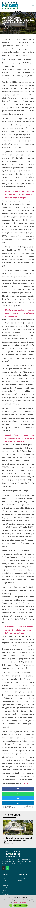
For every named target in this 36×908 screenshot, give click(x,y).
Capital (4, 881)
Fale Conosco (5, 894)
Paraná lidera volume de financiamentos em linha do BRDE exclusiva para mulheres (19, 438)
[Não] (33, 901)
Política (4, 878)
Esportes (4, 890)
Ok (11, 905)
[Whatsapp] (8, 868)
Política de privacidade (20, 905)
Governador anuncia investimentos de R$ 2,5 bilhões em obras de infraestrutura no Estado (19, 630)
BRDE (26, 784)
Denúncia (4, 892)
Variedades (5, 887)
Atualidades (5, 885)
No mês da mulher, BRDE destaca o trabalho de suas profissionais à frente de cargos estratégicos (19, 194)
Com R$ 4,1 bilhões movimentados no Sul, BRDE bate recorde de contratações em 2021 (17, 840)
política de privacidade (20, 902)
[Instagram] (3, 868)
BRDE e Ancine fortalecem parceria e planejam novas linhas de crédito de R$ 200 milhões (19, 313)
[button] (18, 789)
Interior (4, 883)
